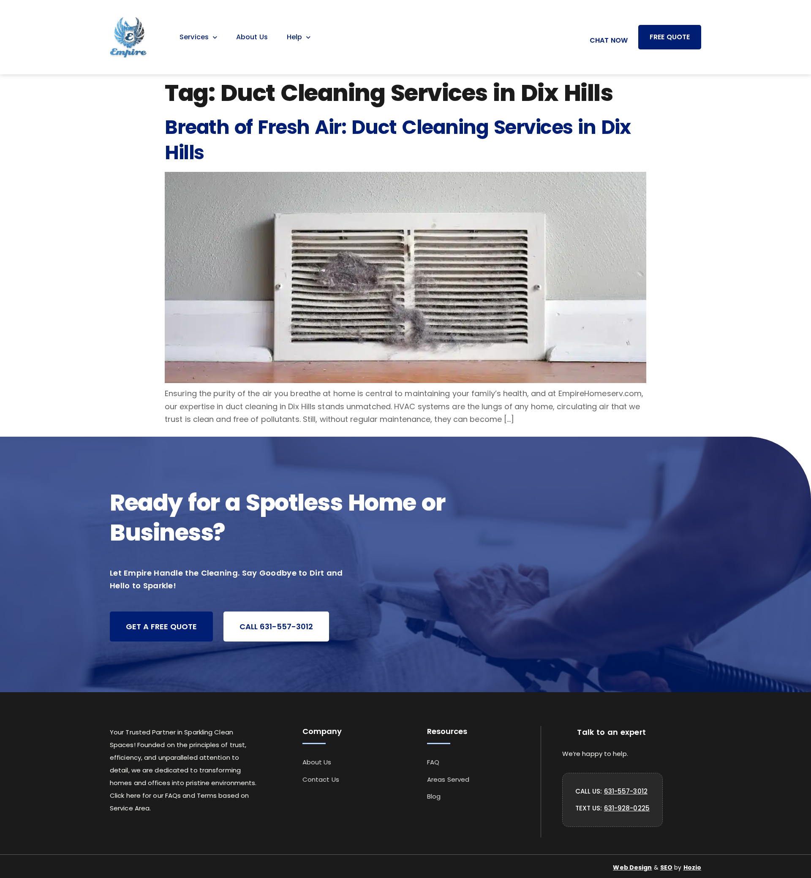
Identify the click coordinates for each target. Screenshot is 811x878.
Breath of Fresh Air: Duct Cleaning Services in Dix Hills (397, 140)
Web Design (632, 867)
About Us (252, 37)
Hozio (692, 867)
